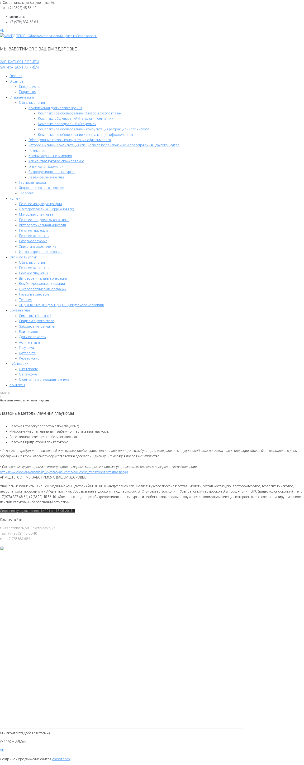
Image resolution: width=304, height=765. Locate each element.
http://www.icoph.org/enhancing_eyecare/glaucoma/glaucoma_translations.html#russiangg (64, 472)
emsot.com (61, 759)
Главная (5, 392)
